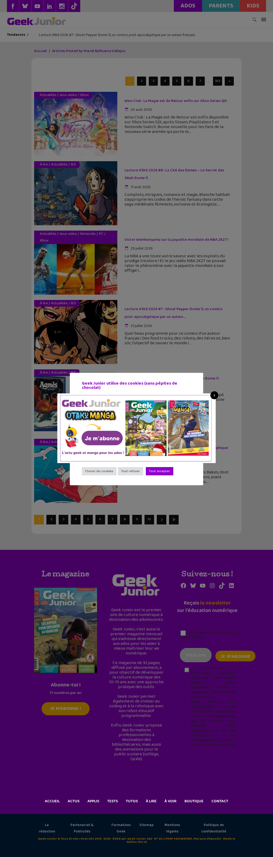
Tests (112, 801)
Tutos (132, 801)
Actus (73, 801)
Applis (93, 801)
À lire (151, 801)
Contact (219, 801)
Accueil (52, 801)
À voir (170, 801)
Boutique (193, 801)
